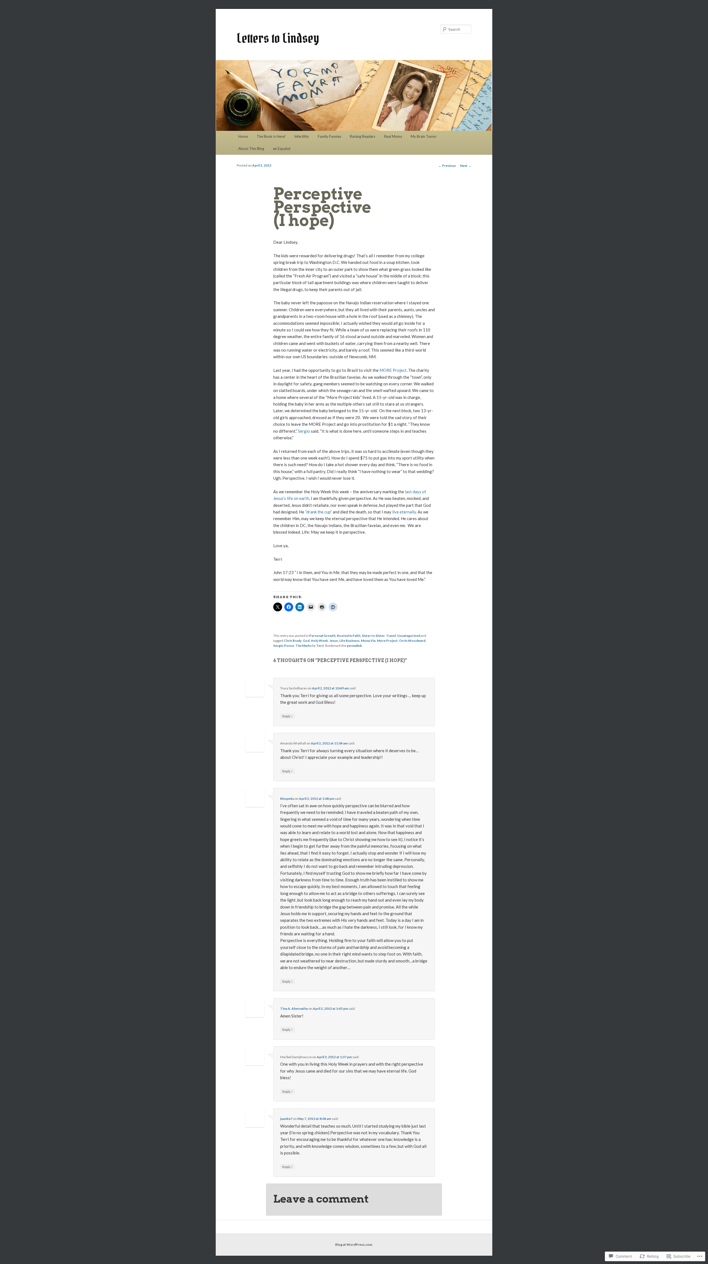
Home (243, 136)
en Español (281, 148)
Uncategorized (408, 636)
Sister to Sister (373, 636)
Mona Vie (368, 641)
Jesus (333, 641)
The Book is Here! (271, 136)
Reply (287, 716)
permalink (354, 645)
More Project (387, 641)
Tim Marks (303, 645)
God (306, 641)
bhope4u (287, 798)
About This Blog (251, 148)
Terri (320, 645)
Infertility (301, 136)
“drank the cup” (318, 511)
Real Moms (393, 136)
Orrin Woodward (412, 641)
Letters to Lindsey (278, 38)
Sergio (304, 431)
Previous (447, 165)
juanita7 (286, 1119)
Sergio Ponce (283, 645)
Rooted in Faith (348, 636)
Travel (391, 636)
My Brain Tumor (424, 136)
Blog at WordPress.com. (354, 1244)
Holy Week (319, 641)
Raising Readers (362, 136)
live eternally (403, 511)
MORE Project (393, 370)
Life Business (349, 641)
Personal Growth (322, 636)
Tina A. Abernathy (294, 1008)
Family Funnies (329, 136)
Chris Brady (292, 641)
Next (465, 165)
